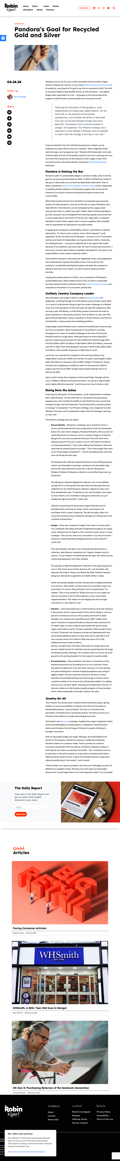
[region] (30, 1143)
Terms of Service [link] (105, 1119)
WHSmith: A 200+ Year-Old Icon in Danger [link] (40, 1008)
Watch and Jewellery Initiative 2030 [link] (78, 186)
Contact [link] (52, 1116)
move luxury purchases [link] (96, 284)
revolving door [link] (93, 298)
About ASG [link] (53, 1119)
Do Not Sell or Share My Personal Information (26, 1152)
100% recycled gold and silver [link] (96, 85)
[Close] (54, 1131)
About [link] (51, 1112)
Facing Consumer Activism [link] (30, 928)
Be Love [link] (64, 721)
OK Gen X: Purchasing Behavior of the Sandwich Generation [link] (51, 1088)
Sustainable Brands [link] (98, 162)
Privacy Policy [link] (103, 1112)
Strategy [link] (19, 24)
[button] (38, 6)
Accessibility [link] (103, 1115)
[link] (3, 38)
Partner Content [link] (80, 1123)
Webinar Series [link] (79, 1119)
